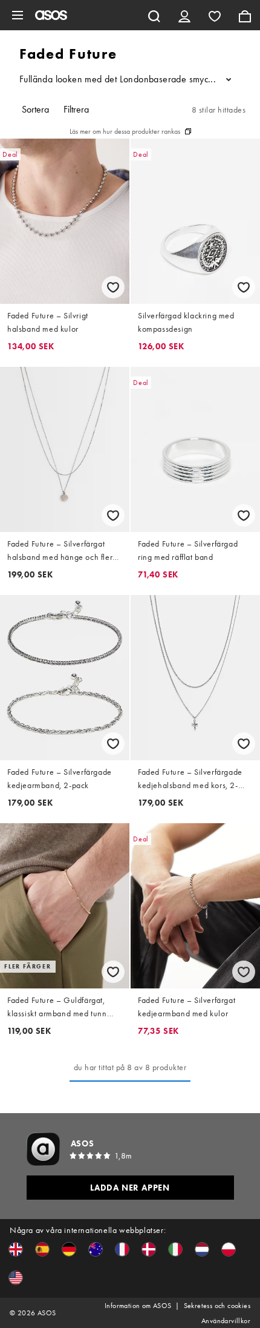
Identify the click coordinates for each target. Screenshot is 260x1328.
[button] (15, 1249)
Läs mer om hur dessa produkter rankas (125, 131)
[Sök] (154, 15)
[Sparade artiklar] (215, 15)
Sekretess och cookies (217, 1305)
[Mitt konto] (184, 15)
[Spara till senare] (113, 287)
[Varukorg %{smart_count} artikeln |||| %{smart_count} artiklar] (245, 15)
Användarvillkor (225, 1320)
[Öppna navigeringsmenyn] (17, 15)
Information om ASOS (138, 1305)
